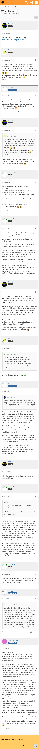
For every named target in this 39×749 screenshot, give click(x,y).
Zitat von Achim (11, 397)
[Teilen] (36, 17)
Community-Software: (19, 746)
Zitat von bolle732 (12, 354)
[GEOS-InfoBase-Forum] (3, 3)
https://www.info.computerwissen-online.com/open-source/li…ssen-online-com (17, 41)
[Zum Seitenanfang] (36, 746)
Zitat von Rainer (11, 136)
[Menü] (36, 3)
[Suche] (26, 3)
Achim (5, 14)
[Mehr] (36, 33)
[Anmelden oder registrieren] (31, 2)
